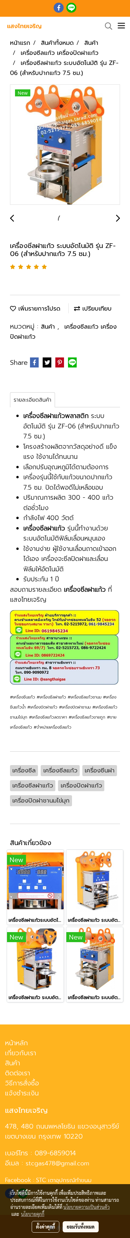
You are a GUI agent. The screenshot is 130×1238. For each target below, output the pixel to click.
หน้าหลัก (16, 1043)
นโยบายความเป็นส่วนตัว (86, 1207)
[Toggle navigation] (121, 26)
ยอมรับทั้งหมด (81, 1227)
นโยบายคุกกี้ (32, 1214)
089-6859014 (55, 1153)
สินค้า (49, 326)
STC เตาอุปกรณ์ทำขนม (64, 1180)
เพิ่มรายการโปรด (38, 308)
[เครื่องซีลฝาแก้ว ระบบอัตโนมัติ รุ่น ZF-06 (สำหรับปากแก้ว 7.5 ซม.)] (65, 145)
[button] (106, 26)
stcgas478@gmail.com (57, 1163)
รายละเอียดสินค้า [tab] (32, 400)
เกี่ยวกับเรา (20, 1053)
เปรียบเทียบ (96, 308)
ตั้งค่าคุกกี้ (45, 1227)
